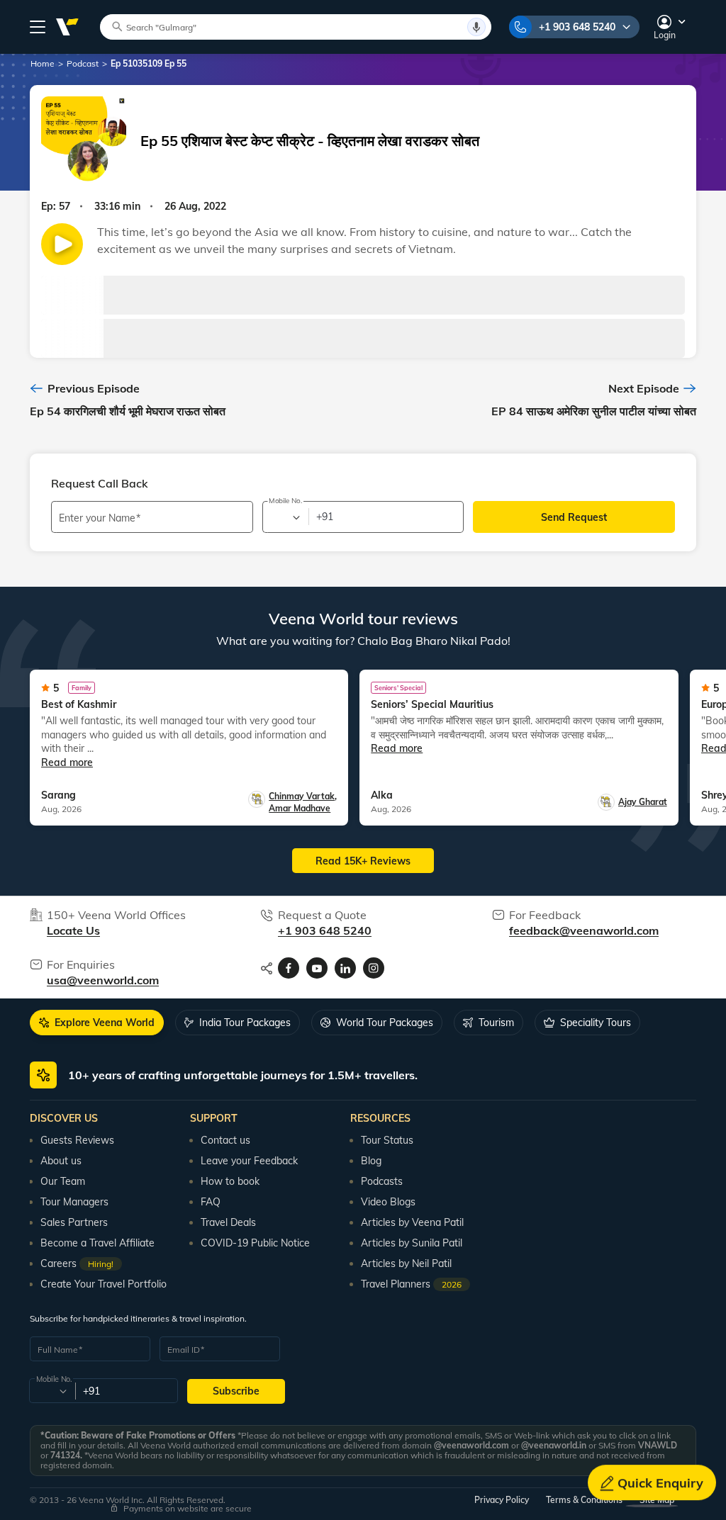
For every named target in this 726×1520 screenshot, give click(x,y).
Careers (76, 1263)
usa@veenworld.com (103, 980)
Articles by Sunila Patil (411, 1243)
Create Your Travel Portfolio (103, 1284)
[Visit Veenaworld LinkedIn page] (345, 968)
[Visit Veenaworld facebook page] (288, 968)
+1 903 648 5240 (577, 27)
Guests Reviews (77, 1140)
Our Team (62, 1181)
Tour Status (387, 1140)
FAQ (210, 1201)
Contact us (225, 1140)
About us (61, 1160)
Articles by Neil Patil (406, 1263)
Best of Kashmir (78, 704)
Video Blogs (388, 1201)
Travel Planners (411, 1284)
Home (42, 63)
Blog (371, 1160)
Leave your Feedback (249, 1160)
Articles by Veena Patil (412, 1222)
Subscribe (236, 1391)
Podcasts (382, 1181)
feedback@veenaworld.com (584, 930)
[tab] (97, 1022)
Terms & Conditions (584, 1499)
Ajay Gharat (642, 801)
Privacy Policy (501, 1499)
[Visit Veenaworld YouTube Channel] (317, 968)
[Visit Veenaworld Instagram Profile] (373, 968)
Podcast (83, 63)
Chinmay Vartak (303, 796)
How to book (230, 1181)
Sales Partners (74, 1222)
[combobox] (284, 517)
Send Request (574, 517)
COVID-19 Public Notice (255, 1243)
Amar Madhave (299, 808)
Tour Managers (74, 1201)
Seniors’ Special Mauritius (432, 704)
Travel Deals (228, 1222)
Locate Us (73, 930)
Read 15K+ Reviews (363, 861)
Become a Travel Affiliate (97, 1243)
